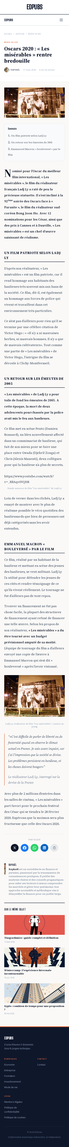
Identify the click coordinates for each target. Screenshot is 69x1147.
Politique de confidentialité (11, 1109)
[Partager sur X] (15, 848)
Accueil (8, 33)
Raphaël (15, 69)
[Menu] (61, 19)
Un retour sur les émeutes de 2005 (31, 142)
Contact (41, 1064)
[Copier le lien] (54, 848)
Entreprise (9, 1070)
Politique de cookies (15, 1117)
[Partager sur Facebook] (24, 848)
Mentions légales (13, 1102)
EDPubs (8, 20)
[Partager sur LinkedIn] (44, 848)
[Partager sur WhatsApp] (34, 848)
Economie (9, 1064)
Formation (9, 1076)
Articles (20, 33)
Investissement (12, 1081)
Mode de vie (34, 33)
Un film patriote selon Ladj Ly (29, 135)
